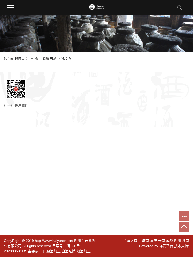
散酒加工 (84, 251)
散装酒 (66, 58)
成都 (169, 241)
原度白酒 (49, 58)
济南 (145, 241)
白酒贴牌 (69, 251)
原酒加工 (53, 251)
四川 (177, 241)
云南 (161, 241)
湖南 (185, 241)
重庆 (153, 241)
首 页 (34, 58)
